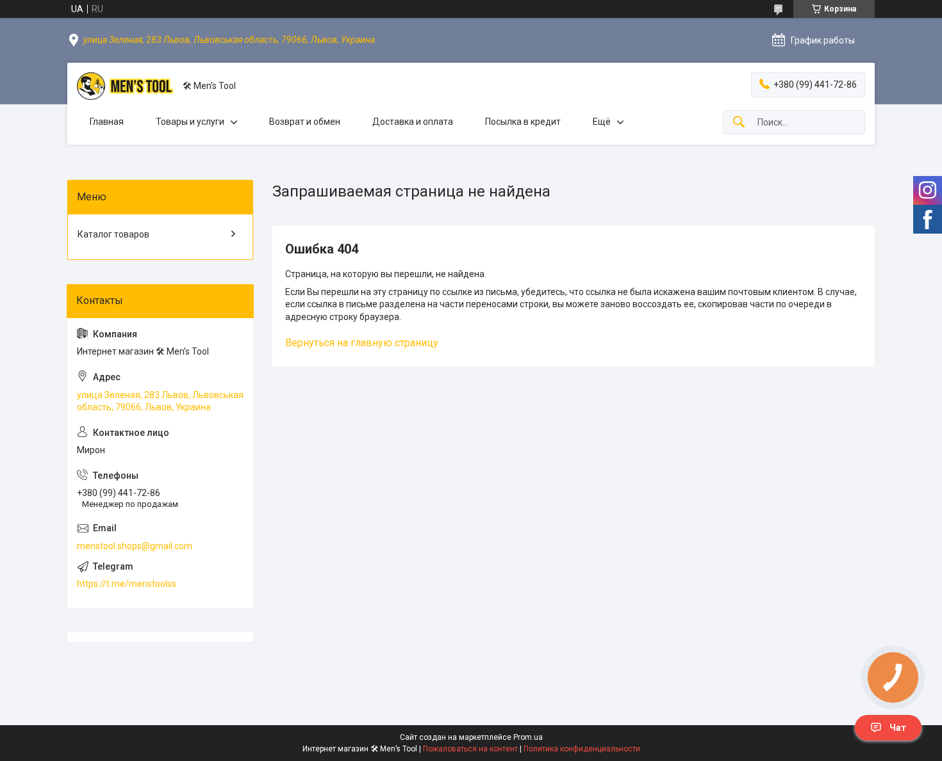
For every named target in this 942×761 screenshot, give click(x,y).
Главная (107, 121)
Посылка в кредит (523, 121)
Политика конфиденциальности (582, 748)
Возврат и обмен (304, 121)
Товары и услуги (190, 121)
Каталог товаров (113, 234)
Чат (897, 728)
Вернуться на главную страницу (361, 343)
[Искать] (739, 122)
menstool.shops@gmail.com (134, 546)
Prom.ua (528, 737)
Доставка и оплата (412, 121)
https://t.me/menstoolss (126, 584)
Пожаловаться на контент (470, 748)
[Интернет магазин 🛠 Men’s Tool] (125, 86)
